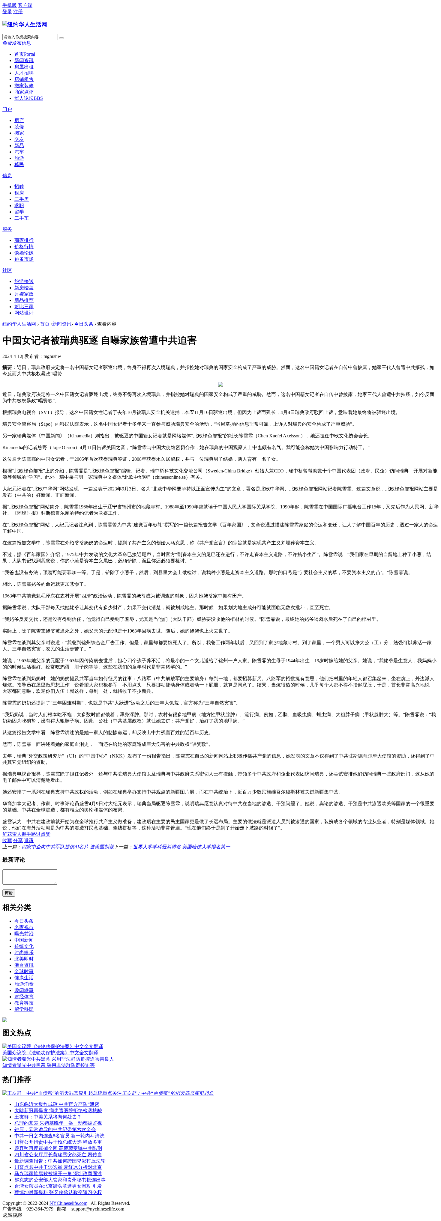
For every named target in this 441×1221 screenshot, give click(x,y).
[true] (61, 38)
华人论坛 (28, 98)
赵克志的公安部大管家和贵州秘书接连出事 (60, 1179)
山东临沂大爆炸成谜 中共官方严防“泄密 (56, 1104)
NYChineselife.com (68, 1203)
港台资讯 (24, 965)
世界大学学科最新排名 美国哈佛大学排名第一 (181, 846)
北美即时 (24, 958)
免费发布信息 (16, 43)
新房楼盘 (24, 287)
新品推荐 (24, 300)
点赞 (45, 834)
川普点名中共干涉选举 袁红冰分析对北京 (58, 1167)
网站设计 (24, 312)
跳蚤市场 (24, 259)
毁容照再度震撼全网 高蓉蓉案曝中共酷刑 (58, 1148)
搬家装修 (24, 85)
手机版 (9, 5)
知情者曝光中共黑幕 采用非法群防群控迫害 (48, 1065)
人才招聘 (24, 73)
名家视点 (24, 927)
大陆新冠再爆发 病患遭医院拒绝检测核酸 (58, 1110)
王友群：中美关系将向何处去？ (48, 1116)
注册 (18, 11)
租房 (19, 192)
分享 (18, 840)
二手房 (21, 199)
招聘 (19, 186)
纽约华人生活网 (19, 323)
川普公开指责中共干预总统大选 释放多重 (58, 1142)
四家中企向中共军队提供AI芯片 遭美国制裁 (68, 846)
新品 (19, 145)
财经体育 (24, 996)
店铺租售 (24, 79)
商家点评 (24, 91)
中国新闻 (24, 940)
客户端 (25, 5)
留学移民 (24, 1009)
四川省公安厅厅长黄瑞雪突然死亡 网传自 (58, 1154)
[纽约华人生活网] (24, 24)
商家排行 (24, 240)
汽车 (19, 151)
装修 (19, 126)
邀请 (29, 840)
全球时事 (24, 971)
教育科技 (24, 1002)
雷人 (17, 834)
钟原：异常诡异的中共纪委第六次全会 (55, 1129)
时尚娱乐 (24, 952)
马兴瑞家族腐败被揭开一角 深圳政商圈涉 (58, 1173)
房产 (19, 120)
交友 (19, 139)
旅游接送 (24, 281)
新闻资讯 (24, 60)
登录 (7, 11)
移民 (19, 164)
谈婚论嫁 (24, 252)
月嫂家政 (24, 293)
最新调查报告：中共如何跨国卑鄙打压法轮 (60, 1160)
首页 (24, 54)
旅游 (19, 158)
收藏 (7, 840)
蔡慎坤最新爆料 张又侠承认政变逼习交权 (58, 1192)
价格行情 (24, 246)
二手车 (21, 218)
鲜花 (7, 834)
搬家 (19, 133)
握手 (26, 834)
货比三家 (24, 306)
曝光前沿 (24, 933)
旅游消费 (24, 984)
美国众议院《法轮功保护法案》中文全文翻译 (50, 1052)
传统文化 (24, 946)
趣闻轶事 (24, 990)
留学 (19, 211)
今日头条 (83, 323)
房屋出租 (24, 66)
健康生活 (24, 977)
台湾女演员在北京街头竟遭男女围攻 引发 (58, 1186)
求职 (19, 205)
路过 (36, 834)
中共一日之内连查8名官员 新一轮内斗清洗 (59, 1135)
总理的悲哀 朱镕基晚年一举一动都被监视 (58, 1123)
